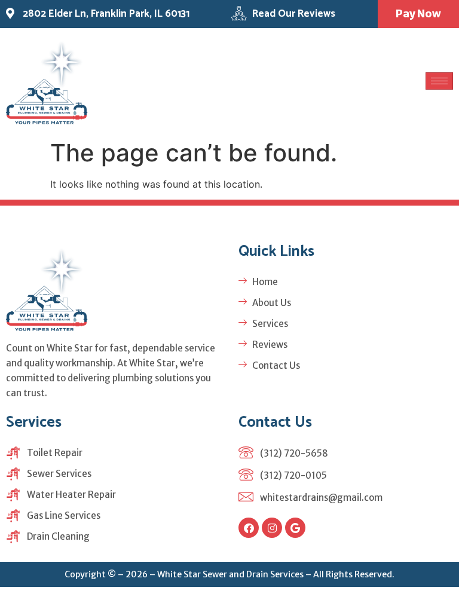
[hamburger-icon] (439, 81)
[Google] (295, 528)
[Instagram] (272, 528)
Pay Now (418, 13)
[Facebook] (248, 528)
